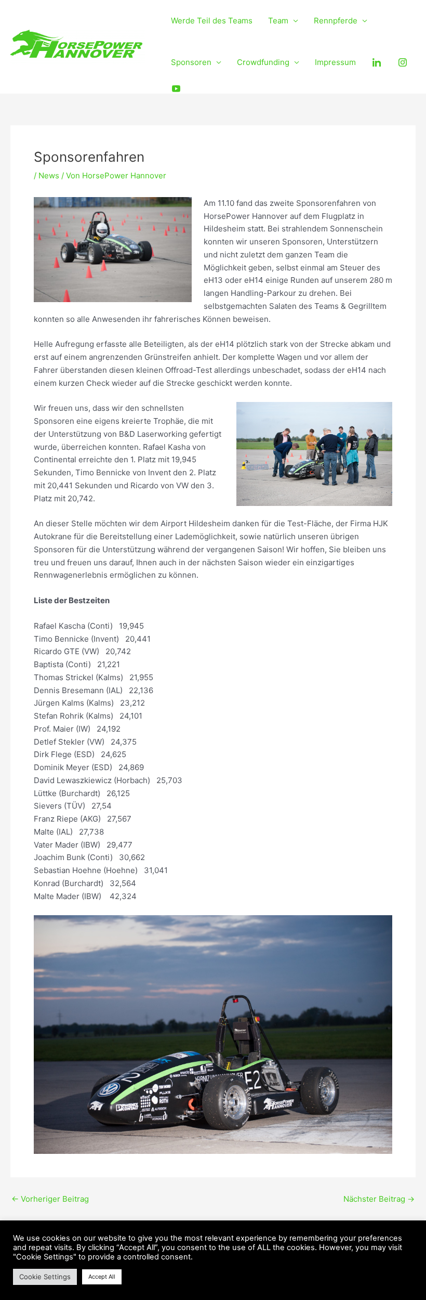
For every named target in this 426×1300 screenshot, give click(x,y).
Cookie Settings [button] (45, 1276)
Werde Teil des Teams (211, 20)
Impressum (335, 62)
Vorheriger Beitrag (50, 1199)
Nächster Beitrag (379, 1199)
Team (278, 20)
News (48, 175)
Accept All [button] (101, 1276)
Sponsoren (191, 62)
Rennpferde (335, 20)
